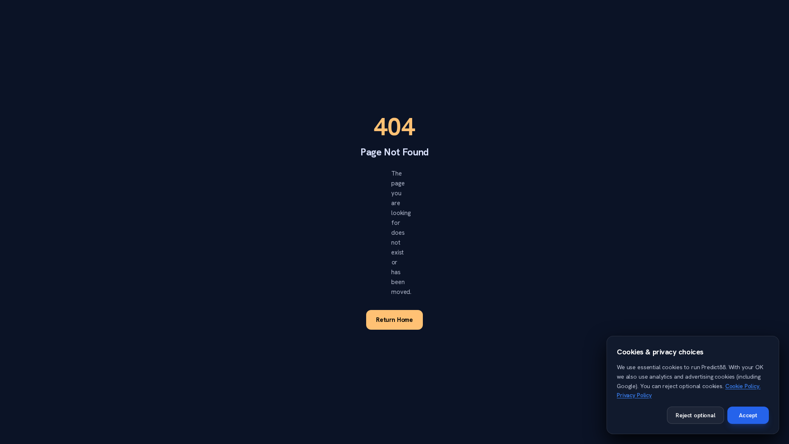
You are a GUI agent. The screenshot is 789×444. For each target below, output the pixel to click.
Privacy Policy (634, 395)
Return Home (394, 320)
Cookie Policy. (743, 386)
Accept (748, 415)
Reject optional (695, 415)
